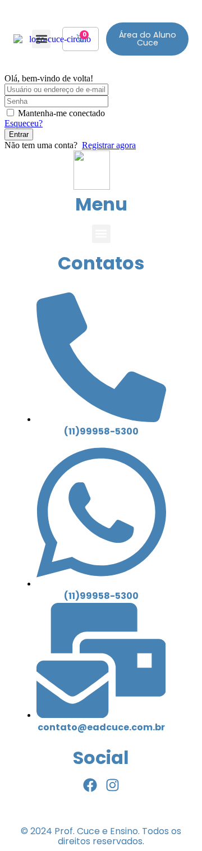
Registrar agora (109, 145)
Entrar (19, 134)
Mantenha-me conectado (61, 113)
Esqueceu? (23, 123)
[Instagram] (112, 785)
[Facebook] (90, 785)
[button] (41, 39)
